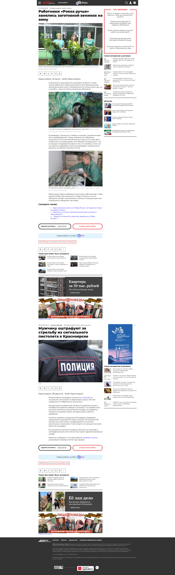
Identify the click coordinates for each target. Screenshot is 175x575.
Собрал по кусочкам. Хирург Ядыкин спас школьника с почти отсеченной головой (124, 377)
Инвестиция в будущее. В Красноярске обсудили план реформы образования (120, 23)
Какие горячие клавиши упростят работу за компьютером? (120, 31)
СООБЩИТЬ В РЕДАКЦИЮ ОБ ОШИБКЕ (90, 540)
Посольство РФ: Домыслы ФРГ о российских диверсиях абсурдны (122, 104)
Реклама (64, 540)
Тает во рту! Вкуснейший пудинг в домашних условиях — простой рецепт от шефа (123, 86)
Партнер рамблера (70, 567)
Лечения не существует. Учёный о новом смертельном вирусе (123, 66)
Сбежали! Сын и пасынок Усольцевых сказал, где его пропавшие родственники (125, 403)
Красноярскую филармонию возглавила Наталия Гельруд (120, 39)
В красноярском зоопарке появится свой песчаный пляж (57, 270)
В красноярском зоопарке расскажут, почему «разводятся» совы (57, 264)
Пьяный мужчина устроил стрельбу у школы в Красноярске (57, 484)
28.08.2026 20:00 (43, 325)
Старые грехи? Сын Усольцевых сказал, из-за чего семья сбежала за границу (124, 73)
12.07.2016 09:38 (43, 8)
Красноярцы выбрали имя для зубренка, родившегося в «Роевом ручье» (88, 264)
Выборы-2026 (73, 540)
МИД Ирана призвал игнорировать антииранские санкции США (123, 131)
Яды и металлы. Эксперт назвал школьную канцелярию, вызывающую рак (123, 370)
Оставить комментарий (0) (87, 226)
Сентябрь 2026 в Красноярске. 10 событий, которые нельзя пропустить (89, 485)
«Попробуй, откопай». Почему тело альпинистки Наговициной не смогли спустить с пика (124, 383)
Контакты (56, 540)
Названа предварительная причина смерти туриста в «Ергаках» (55, 479)
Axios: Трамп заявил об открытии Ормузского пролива (122, 111)
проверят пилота (90, 438)
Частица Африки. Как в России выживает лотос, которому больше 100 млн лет (124, 80)
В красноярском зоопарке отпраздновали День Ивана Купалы (88, 258)
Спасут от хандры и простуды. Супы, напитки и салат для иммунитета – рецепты (120, 15)
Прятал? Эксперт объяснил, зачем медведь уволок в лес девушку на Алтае (123, 60)
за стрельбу (85, 398)
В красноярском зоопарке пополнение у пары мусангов (56, 257)
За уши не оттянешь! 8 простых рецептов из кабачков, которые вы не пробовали (124, 390)
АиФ (39, 383)
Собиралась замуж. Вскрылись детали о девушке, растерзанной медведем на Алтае (123, 93)
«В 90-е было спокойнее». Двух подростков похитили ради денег (123, 396)
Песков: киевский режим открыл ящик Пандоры (122, 117)
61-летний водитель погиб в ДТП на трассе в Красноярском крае (120, 47)
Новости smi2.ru (45, 319)
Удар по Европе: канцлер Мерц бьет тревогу (123, 124)
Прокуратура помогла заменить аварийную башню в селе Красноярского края (89, 479)
